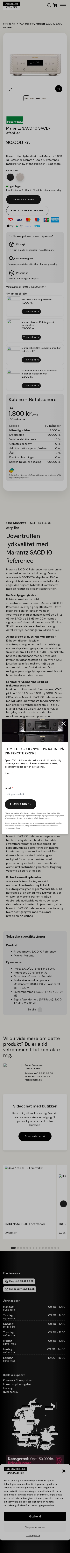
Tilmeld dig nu (21, 804)
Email (8, 788)
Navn (7, 773)
